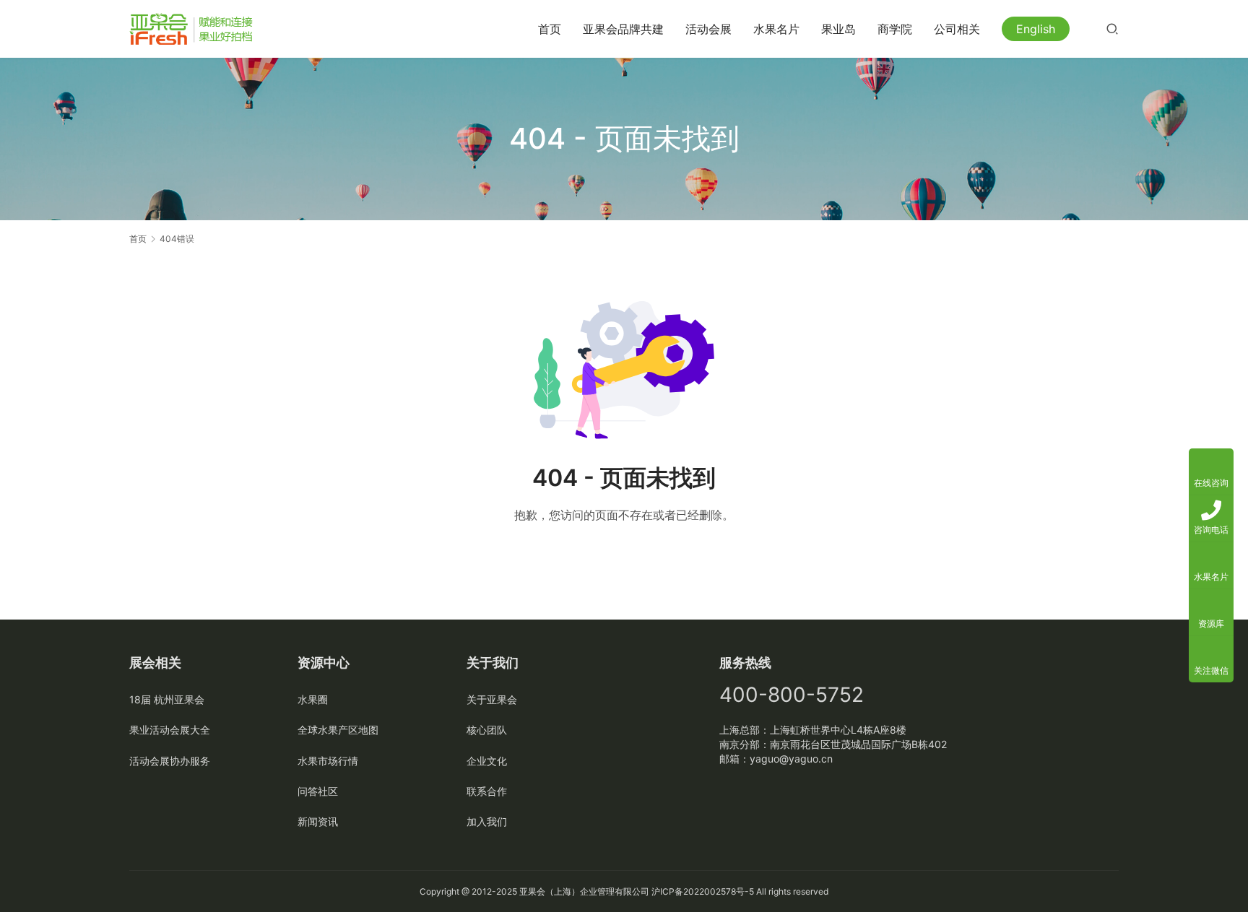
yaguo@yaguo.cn (791, 758)
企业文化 (487, 761)
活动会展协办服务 (169, 761)
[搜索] (1112, 28)
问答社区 (318, 791)
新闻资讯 (318, 821)
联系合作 (487, 791)
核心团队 (487, 730)
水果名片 (776, 29)
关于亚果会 (492, 699)
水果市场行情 (328, 761)
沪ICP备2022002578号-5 (702, 891)
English (1035, 29)
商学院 (895, 29)
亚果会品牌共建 (623, 29)
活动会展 (708, 29)
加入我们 (487, 821)
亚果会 (532, 891)
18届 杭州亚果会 (166, 699)
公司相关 (957, 29)
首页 (549, 29)
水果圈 (313, 699)
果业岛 (838, 29)
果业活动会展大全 (169, 730)
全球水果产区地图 (338, 730)
